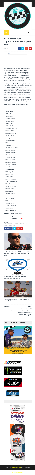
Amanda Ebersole (8, 223)
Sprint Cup (12, 225)
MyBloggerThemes (17, 472)
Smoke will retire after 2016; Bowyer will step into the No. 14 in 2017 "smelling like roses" (16, 253)
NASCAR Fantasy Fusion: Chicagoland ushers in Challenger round (15, 277)
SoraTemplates (16, 467)
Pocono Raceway (19, 223)
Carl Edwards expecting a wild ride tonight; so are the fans (17, 300)
